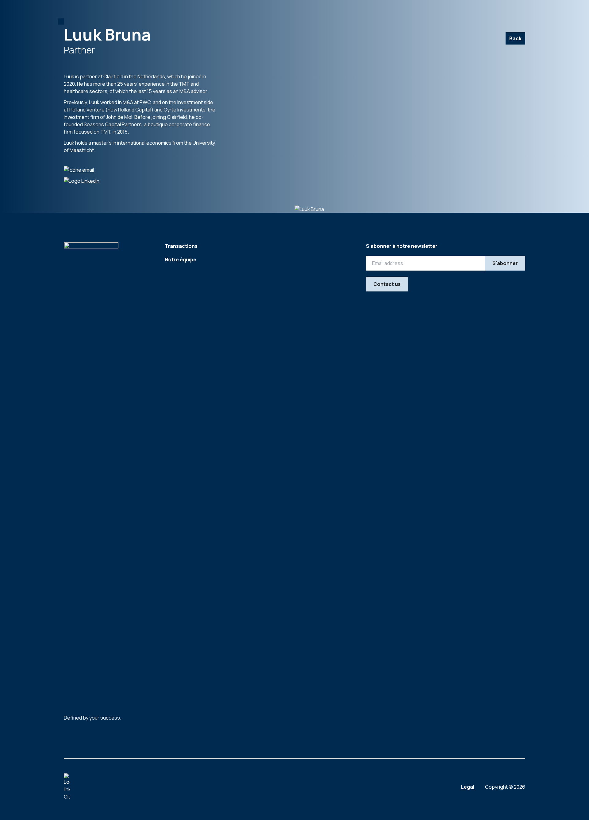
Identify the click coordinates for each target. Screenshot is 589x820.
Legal (468, 786)
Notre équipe (180, 259)
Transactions (181, 246)
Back (515, 38)
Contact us (387, 284)
